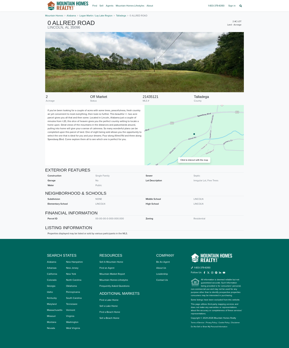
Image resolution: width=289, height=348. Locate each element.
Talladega (121, 15)
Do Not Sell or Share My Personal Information (209, 327)
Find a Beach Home (109, 312)
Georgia (51, 286)
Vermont (70, 310)
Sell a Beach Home (109, 318)
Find (94, 5)
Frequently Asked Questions (114, 286)
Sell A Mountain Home (111, 261)
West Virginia (73, 328)
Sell (101, 5)
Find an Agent (106, 267)
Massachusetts (54, 310)
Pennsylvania (73, 292)
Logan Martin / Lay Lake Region (95, 15)
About (150, 5)
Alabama (71, 15)
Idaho (50, 292)
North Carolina (73, 279)
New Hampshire (74, 261)
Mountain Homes (54, 15)
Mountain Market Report (112, 273)
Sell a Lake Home (108, 306)
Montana (51, 322)
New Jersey (72, 267)
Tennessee (71, 304)
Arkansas (51, 267)
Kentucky (52, 298)
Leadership (162, 273)
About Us (161, 267)
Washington (72, 322)
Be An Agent (163, 261)
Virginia (70, 316)
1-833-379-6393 (216, 5)
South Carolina (74, 298)
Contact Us (162, 279)
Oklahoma (71, 286)
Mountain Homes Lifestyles (130, 5)
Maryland (52, 304)
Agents (109, 5)
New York (71, 273)
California (52, 273)
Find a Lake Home (108, 300)
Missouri (51, 316)
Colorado (52, 279)
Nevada (51, 328)
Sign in (232, 5)
